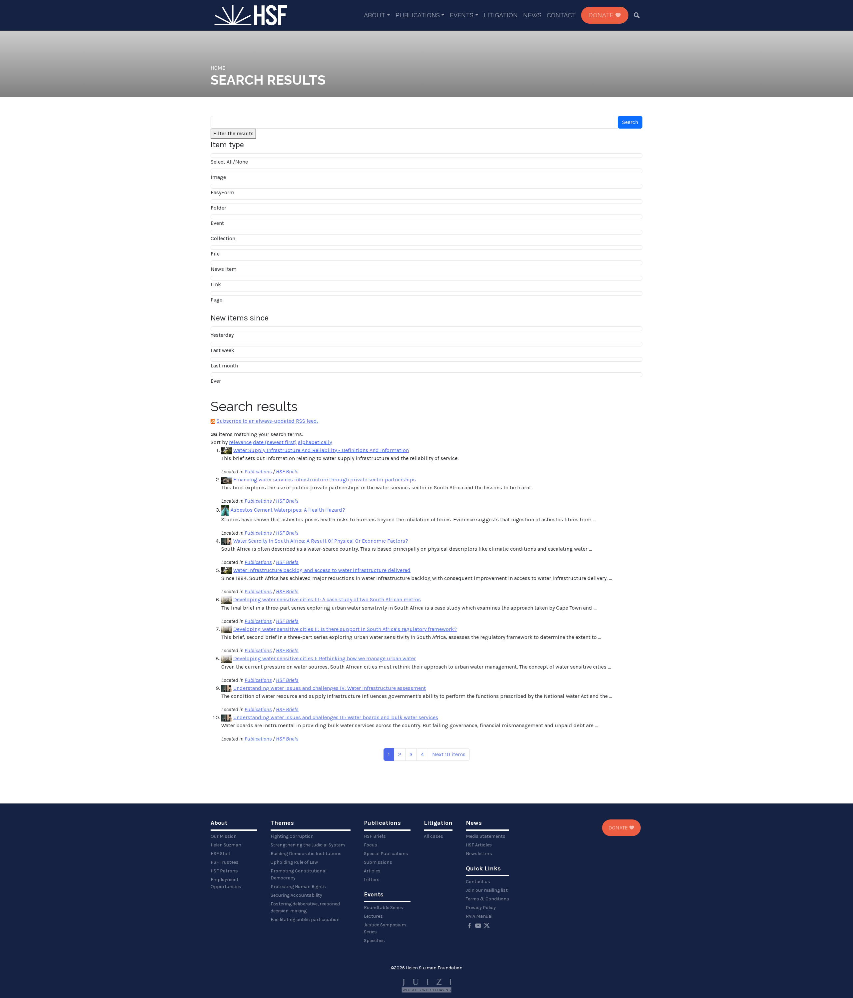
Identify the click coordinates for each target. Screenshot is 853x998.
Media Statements (485, 836)
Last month (224, 365)
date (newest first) (275, 442)
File (215, 253)
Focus (370, 845)
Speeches (374, 940)
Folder (218, 208)
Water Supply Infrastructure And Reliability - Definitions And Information (321, 450)
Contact (561, 15)
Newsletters (479, 853)
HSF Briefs (287, 471)
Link (216, 284)
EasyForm (222, 192)
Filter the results (233, 133)
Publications (418, 15)
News (532, 15)
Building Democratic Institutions (306, 853)
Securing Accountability (296, 895)
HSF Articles (479, 845)
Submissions (378, 862)
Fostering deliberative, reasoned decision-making (305, 907)
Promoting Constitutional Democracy (299, 874)
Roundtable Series (383, 907)
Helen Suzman (226, 845)
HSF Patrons (224, 871)
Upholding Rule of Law (294, 862)
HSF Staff (221, 853)
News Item (224, 269)
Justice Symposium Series (385, 928)
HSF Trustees (225, 862)
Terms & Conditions (487, 899)
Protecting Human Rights (298, 886)
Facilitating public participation (305, 919)
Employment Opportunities (226, 883)
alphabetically (315, 442)
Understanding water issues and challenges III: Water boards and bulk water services (335, 717)
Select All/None (229, 162)
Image (218, 177)
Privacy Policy (481, 907)
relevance (240, 442)
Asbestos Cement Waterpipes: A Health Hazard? (288, 510)
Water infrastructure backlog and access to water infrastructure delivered (322, 570)
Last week (222, 350)
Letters (372, 879)
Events (461, 15)
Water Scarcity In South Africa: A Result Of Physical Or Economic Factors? (320, 541)
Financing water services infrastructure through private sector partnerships (324, 479)
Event (217, 223)
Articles (372, 871)
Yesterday (222, 335)
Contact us (478, 881)
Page (216, 299)
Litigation (501, 15)
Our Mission (224, 836)
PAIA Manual (479, 916)
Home (218, 68)
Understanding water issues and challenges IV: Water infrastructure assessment (329, 688)
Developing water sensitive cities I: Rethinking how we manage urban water (324, 658)
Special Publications (386, 853)
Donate (601, 15)
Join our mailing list (487, 890)
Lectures (373, 916)
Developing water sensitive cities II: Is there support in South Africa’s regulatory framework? (345, 629)
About (374, 15)
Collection (223, 238)
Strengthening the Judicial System (308, 845)
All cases (433, 836)
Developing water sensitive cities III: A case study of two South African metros (327, 599)
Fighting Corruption (292, 836)
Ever (216, 381)
